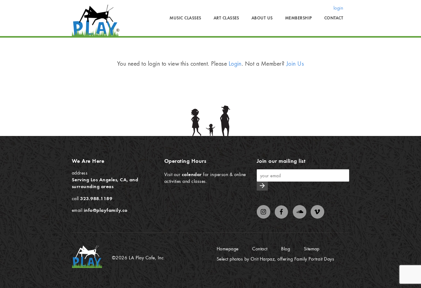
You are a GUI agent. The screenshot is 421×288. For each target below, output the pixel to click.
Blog (285, 248)
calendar (192, 174)
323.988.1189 (96, 198)
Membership (298, 18)
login (338, 8)
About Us (262, 18)
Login (235, 63)
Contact (333, 18)
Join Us (295, 63)
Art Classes (226, 18)
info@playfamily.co (106, 210)
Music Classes (185, 18)
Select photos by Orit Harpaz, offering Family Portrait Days (275, 259)
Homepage (228, 248)
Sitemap (312, 248)
